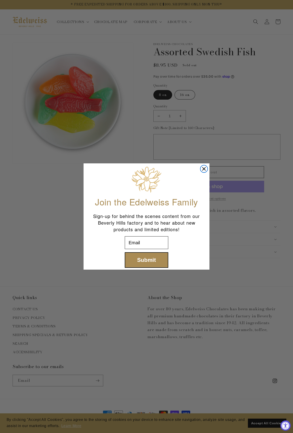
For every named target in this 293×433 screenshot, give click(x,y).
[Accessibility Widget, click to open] (285, 425)
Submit (146, 260)
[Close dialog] (204, 169)
